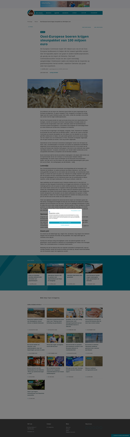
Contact (79, 210)
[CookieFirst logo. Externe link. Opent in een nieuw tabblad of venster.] (49, 211)
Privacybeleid (74, 210)
